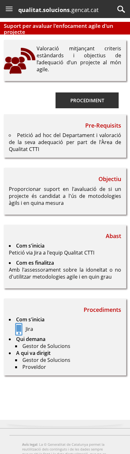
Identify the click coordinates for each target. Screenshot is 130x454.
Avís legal (29, 444)
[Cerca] (121, 9)
